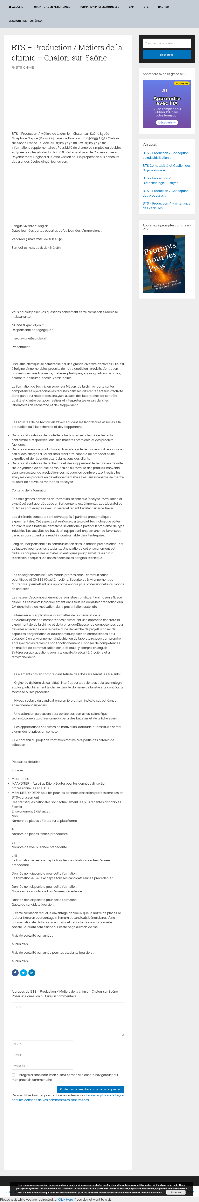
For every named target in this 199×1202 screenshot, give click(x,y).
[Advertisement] (44, 101)
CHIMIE (28, 67)
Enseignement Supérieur (26, 21)
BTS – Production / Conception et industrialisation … (166, 155)
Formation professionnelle (99, 7)
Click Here (65, 1199)
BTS (145, 7)
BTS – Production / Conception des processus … (166, 193)
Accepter (176, 1192)
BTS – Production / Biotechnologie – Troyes (160, 180)
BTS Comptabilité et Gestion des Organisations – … (167, 168)
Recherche (167, 54)
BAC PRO (163, 7)
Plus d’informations (151, 1192)
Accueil (17, 7)
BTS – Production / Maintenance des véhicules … (166, 206)
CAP (131, 7)
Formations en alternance (51, 7)
